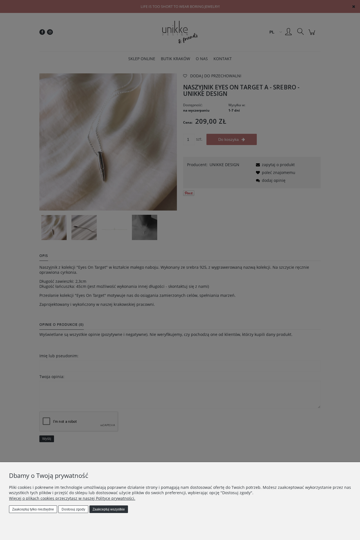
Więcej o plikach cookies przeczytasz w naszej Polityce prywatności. (72, 498)
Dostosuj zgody (73, 509)
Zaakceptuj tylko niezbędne (33, 509)
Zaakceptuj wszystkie (109, 509)
